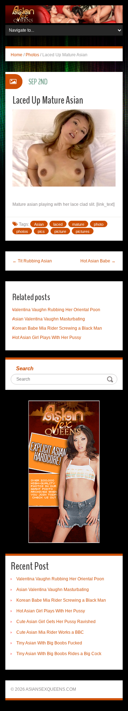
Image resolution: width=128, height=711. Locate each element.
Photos (32, 54)
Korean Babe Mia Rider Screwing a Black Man (57, 328)
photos (22, 231)
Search (24, 368)
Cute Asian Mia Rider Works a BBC (50, 632)
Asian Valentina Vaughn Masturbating (48, 319)
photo (98, 224)
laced (58, 224)
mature (78, 224)
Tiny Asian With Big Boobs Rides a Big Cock (58, 653)
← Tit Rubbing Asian (32, 260)
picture (60, 231)
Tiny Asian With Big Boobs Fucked (49, 643)
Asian (39, 224)
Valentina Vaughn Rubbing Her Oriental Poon (56, 309)
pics (41, 231)
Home (16, 54)
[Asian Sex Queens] (64, 13)
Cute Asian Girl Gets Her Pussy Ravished (56, 621)
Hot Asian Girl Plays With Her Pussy (46, 337)
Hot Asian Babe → (98, 260)
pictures (83, 231)
